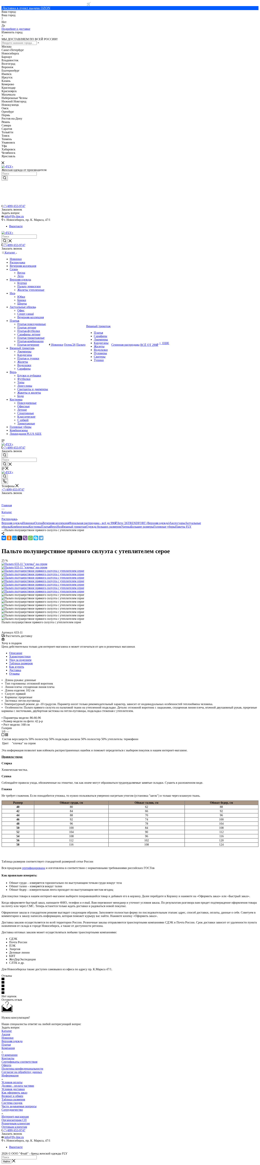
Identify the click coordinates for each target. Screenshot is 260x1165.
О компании (10, 1054)
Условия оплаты (12, 1082)
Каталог (7, 1031)
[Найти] (5, 178)
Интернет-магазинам (15, 1116)
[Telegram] (41, 538)
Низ (59, 526)
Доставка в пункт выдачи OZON (26, 8)
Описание (15, 653)
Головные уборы (164, 526)
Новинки (28, 523)
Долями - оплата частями (18, 1085)
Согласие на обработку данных (22, 1072)
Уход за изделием (20, 659)
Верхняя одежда (12, 523)
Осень (38, 523)
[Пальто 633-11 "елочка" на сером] (24, 564)
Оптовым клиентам (14, 1126)
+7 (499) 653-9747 (13, 206)
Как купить (16, 666)
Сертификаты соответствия (19, 1061)
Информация (10, 1075)
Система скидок (12, 1102)
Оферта (6, 1065)
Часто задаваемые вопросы (19, 1106)
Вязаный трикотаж (74, 526)
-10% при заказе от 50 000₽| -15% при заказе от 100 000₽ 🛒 (46, 4)
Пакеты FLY (183, 526)
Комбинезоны (20, 526)
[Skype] (35, 538)
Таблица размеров (21, 663)
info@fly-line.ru (14, 216)
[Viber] (25, 538)
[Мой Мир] (14, 538)
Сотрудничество (12, 1109)
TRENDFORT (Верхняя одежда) (148, 523)
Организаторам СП (14, 1120)
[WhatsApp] (30, 538)
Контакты (8, 1058)
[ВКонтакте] (4, 538)
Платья (45, 526)
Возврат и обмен (12, 1096)
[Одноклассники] (9, 538)
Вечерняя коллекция (55, 523)
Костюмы (35, 526)
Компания (8, 1048)
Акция (6, 1034)
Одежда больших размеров (103, 526)
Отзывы (14, 673)
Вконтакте (16, 226)
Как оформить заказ (14, 1092)
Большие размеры (142, 526)
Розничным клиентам (16, 1123)
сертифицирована (33, 868)
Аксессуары (177, 523)
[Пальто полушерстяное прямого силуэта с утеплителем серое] (43, 570)
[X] (20, 538)
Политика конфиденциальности (22, 1068)
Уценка (126, 526)
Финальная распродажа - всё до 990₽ (93, 523)
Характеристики (20, 656)
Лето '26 (122, 523)
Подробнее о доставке (16, 28)
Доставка (15, 670)
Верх (53, 526)
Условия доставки (13, 1089)
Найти (6, 1161)
